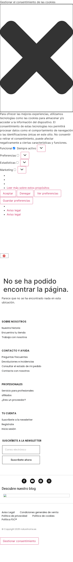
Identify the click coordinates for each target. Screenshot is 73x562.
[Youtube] (32, 481)
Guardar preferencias (16, 200)
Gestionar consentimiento (19, 541)
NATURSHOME (18, 236)
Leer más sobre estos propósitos (28, 187)
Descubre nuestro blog (19, 488)
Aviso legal (14, 210)
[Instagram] (49, 481)
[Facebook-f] (24, 481)
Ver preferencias (47, 193)
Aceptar (8, 193)
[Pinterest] (40, 481)
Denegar (25, 193)
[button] (36, 58)
